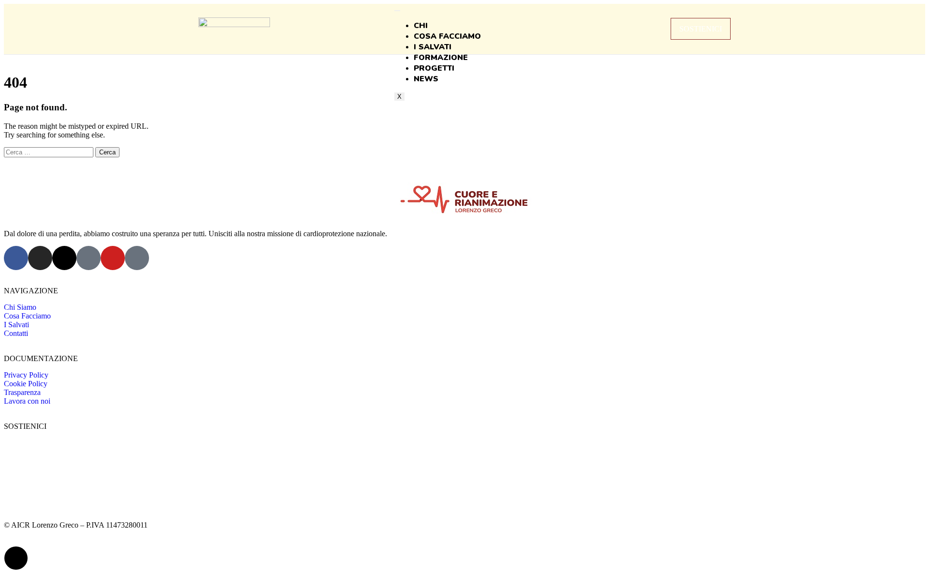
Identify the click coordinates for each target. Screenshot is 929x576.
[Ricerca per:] (49, 152)
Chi (421, 25)
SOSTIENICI (700, 29)
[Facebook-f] (16, 258)
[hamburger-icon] (397, 10)
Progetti (434, 68)
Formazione (441, 57)
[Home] (234, 24)
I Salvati (432, 47)
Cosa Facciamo (447, 36)
